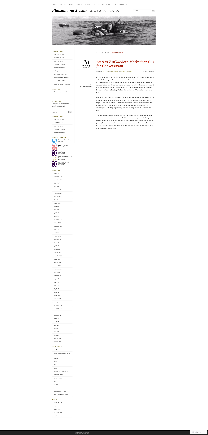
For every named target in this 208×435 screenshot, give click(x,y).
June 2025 (56, 183)
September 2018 (58, 226)
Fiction (71, 4)
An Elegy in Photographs (60, 71)
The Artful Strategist (121, 4)
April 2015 (56, 292)
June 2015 (56, 285)
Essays (87, 4)
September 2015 (58, 275)
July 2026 (56, 173)
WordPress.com (58, 416)
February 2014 (57, 338)
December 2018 (58, 219)
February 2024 (57, 189)
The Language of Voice (60, 391)
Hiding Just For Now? (59, 54)
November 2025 (58, 180)
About (55, 4)
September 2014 (58, 315)
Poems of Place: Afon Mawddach (62, 84)
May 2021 (56, 206)
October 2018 (57, 222)
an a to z (82, 86)
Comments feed (58, 412)
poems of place (58, 378)
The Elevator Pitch (63, 146)
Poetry (62, 4)
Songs (55, 388)
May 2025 (56, 186)
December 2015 (58, 269)
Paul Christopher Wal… (64, 156)
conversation (88, 86)
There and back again (59, 67)
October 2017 (57, 236)
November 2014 (58, 308)
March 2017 (57, 249)
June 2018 (56, 229)
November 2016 (58, 255)
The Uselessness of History (61, 394)
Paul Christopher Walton (110, 71)
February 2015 (57, 298)
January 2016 (57, 265)
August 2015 (57, 279)
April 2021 (56, 209)
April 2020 (56, 213)
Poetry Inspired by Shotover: (61, 77)
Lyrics (55, 368)
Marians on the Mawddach (101, 4)
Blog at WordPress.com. (82, 432)
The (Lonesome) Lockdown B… (63, 152)
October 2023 (57, 196)
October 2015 (57, 272)
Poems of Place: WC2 (59, 80)
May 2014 (56, 328)
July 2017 (56, 242)
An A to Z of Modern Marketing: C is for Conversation (125, 64)
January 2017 (57, 252)
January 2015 (57, 302)
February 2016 (57, 262)
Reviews (79, 4)
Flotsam (56, 364)
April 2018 (56, 232)
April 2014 (56, 331)
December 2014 (58, 305)
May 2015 (56, 289)
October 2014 (57, 312)
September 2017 (58, 239)
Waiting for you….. (58, 61)
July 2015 (56, 282)
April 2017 (56, 246)
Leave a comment (149, 71)
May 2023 (56, 199)
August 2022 (57, 203)
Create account (58, 402)
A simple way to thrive (59, 64)
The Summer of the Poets (60, 74)
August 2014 (57, 318)
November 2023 (58, 193)
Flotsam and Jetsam (70, 10)
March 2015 (57, 295)
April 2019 (56, 216)
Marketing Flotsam (126, 71)
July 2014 (56, 322)
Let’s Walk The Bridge (59, 57)
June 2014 (56, 325)
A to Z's (56, 349)
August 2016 (57, 259)
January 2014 (57, 341)
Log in (55, 406)
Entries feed (57, 409)
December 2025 (58, 176)
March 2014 (57, 335)
